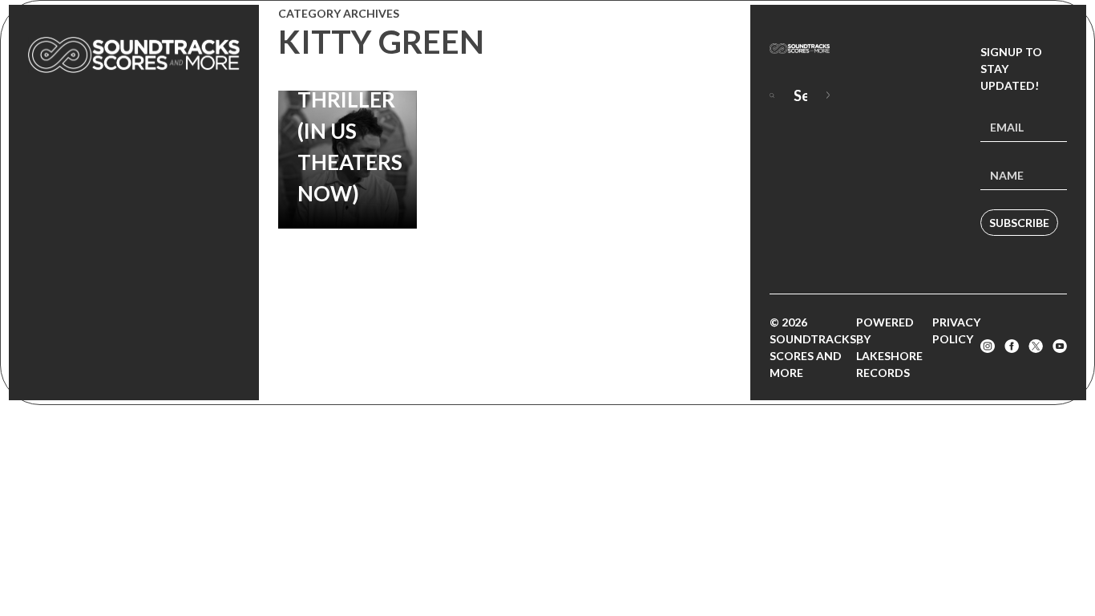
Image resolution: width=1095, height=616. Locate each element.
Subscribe (1019, 222)
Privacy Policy (956, 330)
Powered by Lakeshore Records (889, 347)
